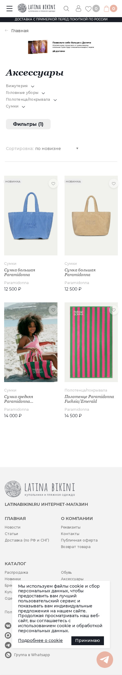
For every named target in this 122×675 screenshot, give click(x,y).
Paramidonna (16, 283)
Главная (20, 30)
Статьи (11, 533)
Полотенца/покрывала (28, 99)
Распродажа (16, 572)
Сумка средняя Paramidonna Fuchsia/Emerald (20, 399)
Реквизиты (71, 527)
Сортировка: (19, 148)
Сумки (12, 106)
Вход (80, 8)
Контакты (70, 533)
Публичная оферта (79, 540)
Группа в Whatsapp (32, 655)
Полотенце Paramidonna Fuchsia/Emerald (89, 399)
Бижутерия (17, 86)
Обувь (66, 572)
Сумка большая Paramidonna (19, 272)
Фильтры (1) (28, 124)
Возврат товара (76, 546)
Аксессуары (72, 579)
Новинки (13, 579)
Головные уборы (22, 92)
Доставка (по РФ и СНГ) (27, 540)
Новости (12, 527)
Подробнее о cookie (40, 640)
